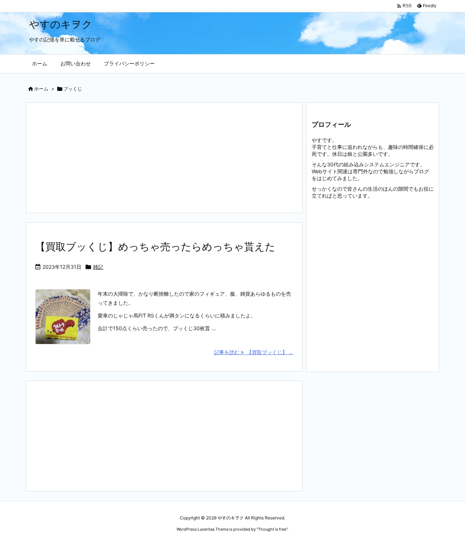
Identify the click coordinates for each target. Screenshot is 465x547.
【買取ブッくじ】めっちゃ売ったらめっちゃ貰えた (155, 246)
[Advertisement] (164, 157)
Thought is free (272, 529)
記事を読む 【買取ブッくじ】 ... (253, 352)
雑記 (98, 267)
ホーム (41, 89)
